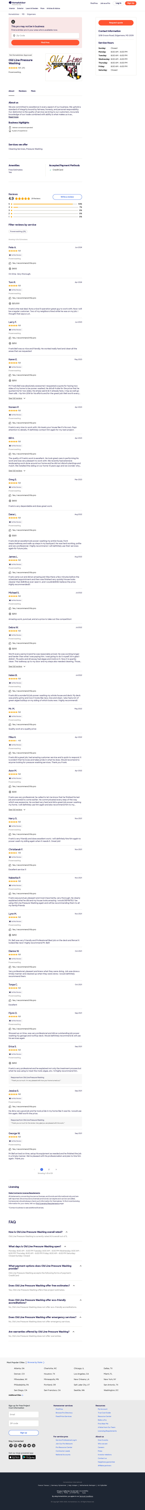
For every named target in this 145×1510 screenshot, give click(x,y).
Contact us (102, 1458)
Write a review (67, 197)
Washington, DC (111, 1390)
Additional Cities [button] (15, 1395)
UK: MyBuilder (102, 1485)
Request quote (116, 23)
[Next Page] (56, 1169)
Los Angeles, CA (81, 1374)
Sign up (23, 1433)
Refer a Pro (102, 1420)
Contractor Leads (63, 1451)
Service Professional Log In (66, 1440)
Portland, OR (50, 1385)
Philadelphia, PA (21, 1385)
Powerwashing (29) (18, 231)
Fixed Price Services (64, 1416)
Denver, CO (19, 1374)
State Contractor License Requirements (24, 1193)
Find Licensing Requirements (47, 1203)
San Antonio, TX (111, 1385)
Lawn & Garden (32, 8)
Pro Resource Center (64, 1447)
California (66, 1491)
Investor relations (105, 1455)
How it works (103, 1440)
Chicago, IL (79, 1368)
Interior (12, 8)
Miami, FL (108, 1374)
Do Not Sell (74, 1491)
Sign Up (130, 3)
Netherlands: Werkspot (87, 1485)
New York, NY (110, 1379)
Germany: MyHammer (58, 1485)
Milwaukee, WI (20, 1379)
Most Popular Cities (16, 1362)
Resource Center (104, 1416)
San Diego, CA (20, 1390)
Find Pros (45, 42)
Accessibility (84, 1492)
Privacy (59, 1491)
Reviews (23, 91)
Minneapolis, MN (51, 1379)
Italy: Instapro (72, 1485)
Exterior (20, 8)
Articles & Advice (53, 8)
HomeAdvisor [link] (14, 14)
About (11, 91)
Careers (101, 1447)
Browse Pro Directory (64, 1413)
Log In (118, 3)
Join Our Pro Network (64, 1444)
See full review (15, 398)
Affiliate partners (104, 1466)
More (42, 8)
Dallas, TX (108, 1368)
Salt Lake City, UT (82, 1385)
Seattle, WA (79, 1390)
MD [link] (23, 14)
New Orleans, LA (81, 1379)
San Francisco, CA (52, 1390)
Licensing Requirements (107, 1431)
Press (100, 1451)
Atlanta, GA (19, 1368)
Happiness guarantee (106, 1462)
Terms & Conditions (86, 1496)
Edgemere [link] (31, 14)
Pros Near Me (103, 1424)
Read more (13, 117)
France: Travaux (43, 1485)
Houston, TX (49, 1374)
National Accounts (63, 1455)
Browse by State (35, 1362)
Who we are (102, 1444)
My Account (102, 1409)
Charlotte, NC (50, 1368)
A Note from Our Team (106, 1427)
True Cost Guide (104, 1413)
